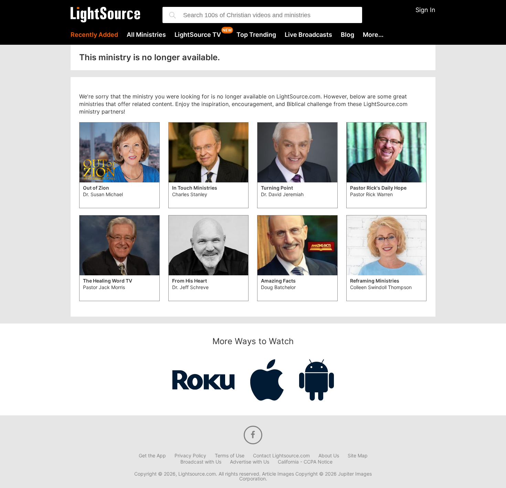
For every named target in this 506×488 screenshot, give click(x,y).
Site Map (358, 455)
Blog (347, 35)
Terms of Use (229, 455)
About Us (328, 455)
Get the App (152, 455)
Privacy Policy (190, 455)
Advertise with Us (249, 461)
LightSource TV (198, 35)
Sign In (425, 9)
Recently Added (94, 35)
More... (373, 35)
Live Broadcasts (308, 35)
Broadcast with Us (200, 461)
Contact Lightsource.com (281, 455)
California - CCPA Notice (305, 461)
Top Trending (256, 35)
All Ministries (146, 35)
